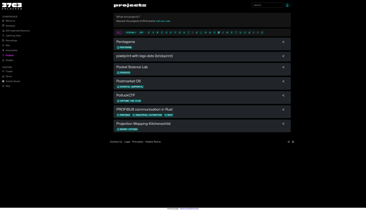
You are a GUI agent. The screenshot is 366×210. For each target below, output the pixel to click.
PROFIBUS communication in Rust (144, 109)
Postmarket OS (128, 81)
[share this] (283, 42)
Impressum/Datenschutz (189, 209)
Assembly (131, 32)
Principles (137, 141)
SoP (141, 32)
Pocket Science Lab (132, 67)
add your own (163, 21)
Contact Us (116, 141)
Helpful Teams (153, 141)
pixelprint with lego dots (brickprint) (144, 56)
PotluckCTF (125, 95)
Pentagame (125, 42)
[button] (288, 5)
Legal (127, 141)
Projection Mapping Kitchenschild (143, 124)
